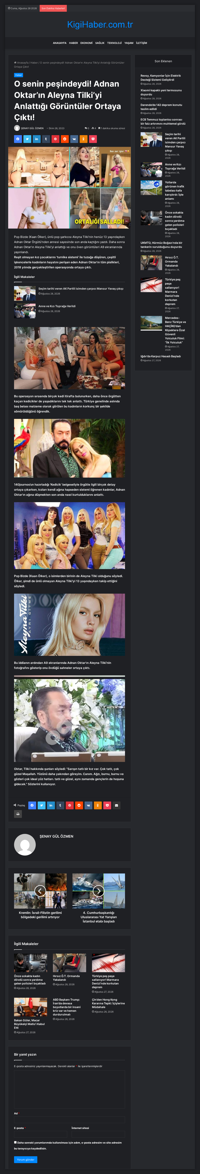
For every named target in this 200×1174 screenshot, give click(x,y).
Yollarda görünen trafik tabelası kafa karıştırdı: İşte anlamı (174, 190)
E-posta (20, 1128)
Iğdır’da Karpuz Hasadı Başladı (161, 356)
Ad (17, 1113)
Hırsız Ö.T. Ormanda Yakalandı (172, 261)
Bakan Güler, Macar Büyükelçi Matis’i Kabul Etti (29, 1024)
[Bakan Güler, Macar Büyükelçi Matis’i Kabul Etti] (30, 1007)
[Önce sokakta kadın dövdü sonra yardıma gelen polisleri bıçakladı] (30, 963)
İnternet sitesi (80, 1128)
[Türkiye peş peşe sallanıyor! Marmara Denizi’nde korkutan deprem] (108, 963)
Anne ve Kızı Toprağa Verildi (57, 306)
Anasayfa (59, 42)
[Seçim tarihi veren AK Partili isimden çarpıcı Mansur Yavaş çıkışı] (25, 293)
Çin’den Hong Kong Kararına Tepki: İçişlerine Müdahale (108, 1003)
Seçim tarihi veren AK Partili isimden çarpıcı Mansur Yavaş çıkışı (80, 288)
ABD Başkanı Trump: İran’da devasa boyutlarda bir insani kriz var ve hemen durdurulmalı (67, 1007)
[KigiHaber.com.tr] (100, 24)
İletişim (141, 42)
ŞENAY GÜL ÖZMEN (32, 128)
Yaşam (128, 42)
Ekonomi (86, 42)
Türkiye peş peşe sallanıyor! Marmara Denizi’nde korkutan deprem (172, 292)
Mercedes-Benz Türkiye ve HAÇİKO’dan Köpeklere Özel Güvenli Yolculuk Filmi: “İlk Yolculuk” (175, 330)
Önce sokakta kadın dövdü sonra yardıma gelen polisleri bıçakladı (30, 979)
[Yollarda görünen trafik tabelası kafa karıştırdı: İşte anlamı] (151, 187)
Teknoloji (114, 42)
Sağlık (99, 42)
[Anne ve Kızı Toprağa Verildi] (25, 311)
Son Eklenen (163, 61)
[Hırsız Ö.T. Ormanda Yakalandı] (69, 963)
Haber (73, 42)
